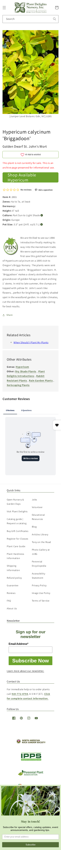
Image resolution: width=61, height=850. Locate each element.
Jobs (34, 499)
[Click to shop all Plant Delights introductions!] (11, 246)
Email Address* (18, 643)
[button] (4, 7)
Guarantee (12, 585)
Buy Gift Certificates (17, 531)
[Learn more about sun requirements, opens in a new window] (41, 215)
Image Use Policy (41, 593)
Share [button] (9, 314)
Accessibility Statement (38, 575)
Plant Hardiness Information (15, 556)
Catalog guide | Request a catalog (16, 521)
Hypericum (22, 366)
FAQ (9, 600)
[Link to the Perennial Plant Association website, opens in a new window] (30, 774)
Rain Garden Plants (41, 380)
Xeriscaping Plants (18, 385)
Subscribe (30, 845)
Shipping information (13, 568)
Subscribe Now (30, 660)
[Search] (54, 19)
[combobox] (30, 19)
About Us (12, 608)
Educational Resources (38, 517)
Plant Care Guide (16, 546)
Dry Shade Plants (25, 371)
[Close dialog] (58, 787)
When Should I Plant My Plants (31, 342)
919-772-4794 (20, 693)
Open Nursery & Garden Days (15, 501)
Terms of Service (41, 600)
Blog (34, 526)
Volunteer (37, 507)
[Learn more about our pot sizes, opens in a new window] (41, 224)
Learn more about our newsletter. (25, 670)
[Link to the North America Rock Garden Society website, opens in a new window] (30, 743)
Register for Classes (17, 538)
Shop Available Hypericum (22, 177)
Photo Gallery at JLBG (41, 551)
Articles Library (40, 534)
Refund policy (14, 577)
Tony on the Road (41, 542)
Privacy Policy (39, 585)
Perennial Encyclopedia (39, 563)
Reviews (11, 593)
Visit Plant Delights (17, 511)
